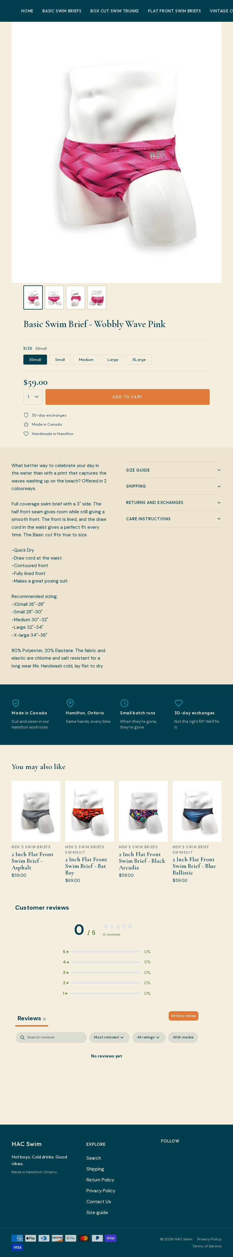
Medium (86, 359)
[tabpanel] (106, 1077)
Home (27, 10)
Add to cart (128, 397)
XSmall (35, 359)
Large (112, 359)
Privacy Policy (100, 1191)
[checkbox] (183, 1037)
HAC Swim (27, 1144)
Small (60, 359)
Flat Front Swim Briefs (174, 10)
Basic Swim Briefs (61, 10)
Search (93, 1158)
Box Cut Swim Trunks (114, 10)
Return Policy (100, 1180)
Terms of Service (206, 1246)
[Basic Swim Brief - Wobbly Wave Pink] (33, 297)
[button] (107, 951)
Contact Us (98, 1202)
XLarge (139, 359)
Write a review (183, 1015)
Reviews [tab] (32, 1018)
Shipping (95, 1169)
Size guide (97, 1213)
